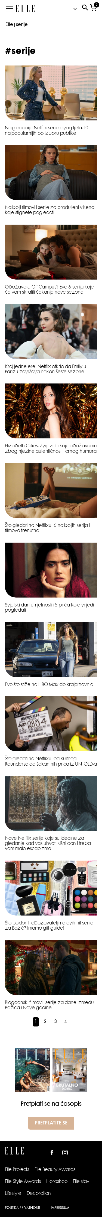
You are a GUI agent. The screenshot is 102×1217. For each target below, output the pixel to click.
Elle (9, 25)
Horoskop (56, 1182)
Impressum (60, 1208)
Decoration (39, 1194)
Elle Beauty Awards (55, 1170)
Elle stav (81, 1182)
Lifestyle (13, 1194)
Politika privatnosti (22, 1208)
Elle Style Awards (23, 1182)
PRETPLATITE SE (51, 1123)
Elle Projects (17, 1170)
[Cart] (93, 8)
